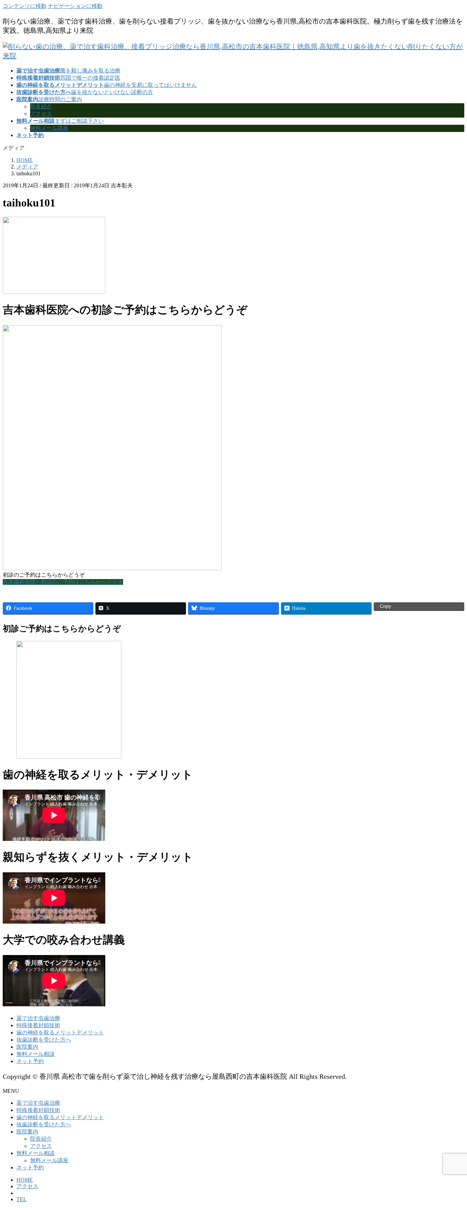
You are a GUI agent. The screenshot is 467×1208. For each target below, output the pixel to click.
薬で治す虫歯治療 (38, 1018)
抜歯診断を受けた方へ (43, 1040)
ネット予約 (30, 1061)
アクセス (41, 114)
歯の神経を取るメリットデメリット (60, 1032)
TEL (21, 1199)
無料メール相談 (35, 1054)
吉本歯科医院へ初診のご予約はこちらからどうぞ (63, 582)
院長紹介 (41, 106)
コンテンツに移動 (24, 6)
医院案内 (27, 1047)
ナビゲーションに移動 (75, 6)
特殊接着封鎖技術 (38, 1025)
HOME (24, 1180)
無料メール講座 (49, 128)
